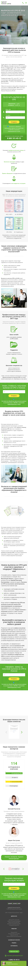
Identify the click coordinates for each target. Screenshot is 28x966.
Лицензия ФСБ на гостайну (14, 933)
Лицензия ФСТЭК (14, 935)
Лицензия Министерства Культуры (14, 936)
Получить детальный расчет (15, 955)
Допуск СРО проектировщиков (14, 921)
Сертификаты (14, 945)
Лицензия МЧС (14, 932)
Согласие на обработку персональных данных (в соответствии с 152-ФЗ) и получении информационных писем (14, 402)
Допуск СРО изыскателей (14, 922)
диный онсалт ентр (6, 2)
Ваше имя (8, 109)
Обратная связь (14, 951)
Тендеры (14, 942)
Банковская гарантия (14, 940)
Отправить (14, 122)
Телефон (8, 115)
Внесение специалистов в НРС (14, 923)
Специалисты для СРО (14, 925)
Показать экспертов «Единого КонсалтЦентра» (14, 857)
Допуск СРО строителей (14, 919)
